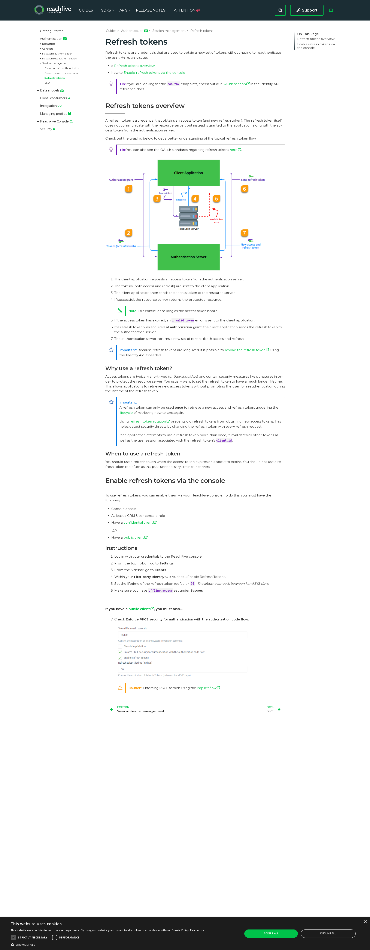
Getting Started (52, 31)
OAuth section (234, 84)
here (233, 150)
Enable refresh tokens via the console (316, 46)
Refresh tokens (55, 78)
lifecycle (126, 413)
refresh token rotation (148, 421)
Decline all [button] (328, 933)
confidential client (138, 522)
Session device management (62, 73)
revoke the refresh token (245, 350)
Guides (111, 31)
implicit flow (206, 688)
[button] (107, 945)
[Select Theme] (331, 10)
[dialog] (185, 933)
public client (134, 537)
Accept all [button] (271, 933)
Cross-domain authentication (62, 68)
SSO (47, 82)
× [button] (365, 921)
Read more (197, 930)
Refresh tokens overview (315, 39)
